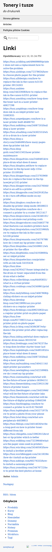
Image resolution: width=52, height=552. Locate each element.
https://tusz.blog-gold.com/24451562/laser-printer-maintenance (22, 152)
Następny (8, 484)
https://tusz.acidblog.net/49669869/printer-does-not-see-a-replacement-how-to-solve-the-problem (26, 65)
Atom (13, 494)
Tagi (10, 537)
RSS (5, 494)
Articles (7, 24)
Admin (14, 476)
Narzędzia (13, 524)
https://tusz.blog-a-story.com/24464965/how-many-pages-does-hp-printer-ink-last (24, 142)
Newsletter (14, 517)
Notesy (11, 527)
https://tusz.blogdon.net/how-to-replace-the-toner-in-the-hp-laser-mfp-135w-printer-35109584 (25, 169)
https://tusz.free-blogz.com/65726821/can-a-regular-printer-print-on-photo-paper (23, 320)
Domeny (12, 521)
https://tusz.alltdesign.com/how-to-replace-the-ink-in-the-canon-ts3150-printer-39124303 (23, 82)
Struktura (13, 534)
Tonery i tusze (18, 5)
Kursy (11, 511)
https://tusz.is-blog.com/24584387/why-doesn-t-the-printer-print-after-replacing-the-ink (25, 330)
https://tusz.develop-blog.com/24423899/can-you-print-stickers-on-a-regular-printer (22, 303)
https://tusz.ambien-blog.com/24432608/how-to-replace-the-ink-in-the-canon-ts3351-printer (25, 92)
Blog (10, 514)
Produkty (13, 507)
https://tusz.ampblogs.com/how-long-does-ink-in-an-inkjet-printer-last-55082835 (23, 112)
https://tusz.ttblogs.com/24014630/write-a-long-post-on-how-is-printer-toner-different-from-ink (25, 427)
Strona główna (11, 18)
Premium (13, 531)
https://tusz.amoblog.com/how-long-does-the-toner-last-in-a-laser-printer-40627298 (26, 102)
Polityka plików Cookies (16, 30)
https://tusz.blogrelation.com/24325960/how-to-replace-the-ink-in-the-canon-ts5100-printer (26, 232)
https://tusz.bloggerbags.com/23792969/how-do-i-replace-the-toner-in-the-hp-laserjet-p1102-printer (25, 179)
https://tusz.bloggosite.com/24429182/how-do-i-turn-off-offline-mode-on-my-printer (25, 196)
